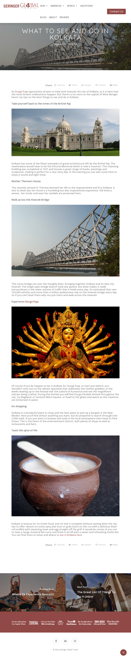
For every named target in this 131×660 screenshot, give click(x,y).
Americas (56, 5)
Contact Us (116, 11)
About (53, 17)
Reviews (64, 17)
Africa (71, 5)
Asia (42, 5)
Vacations (86, 5)
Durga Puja (21, 91)
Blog (43, 17)
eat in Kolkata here (71, 535)
